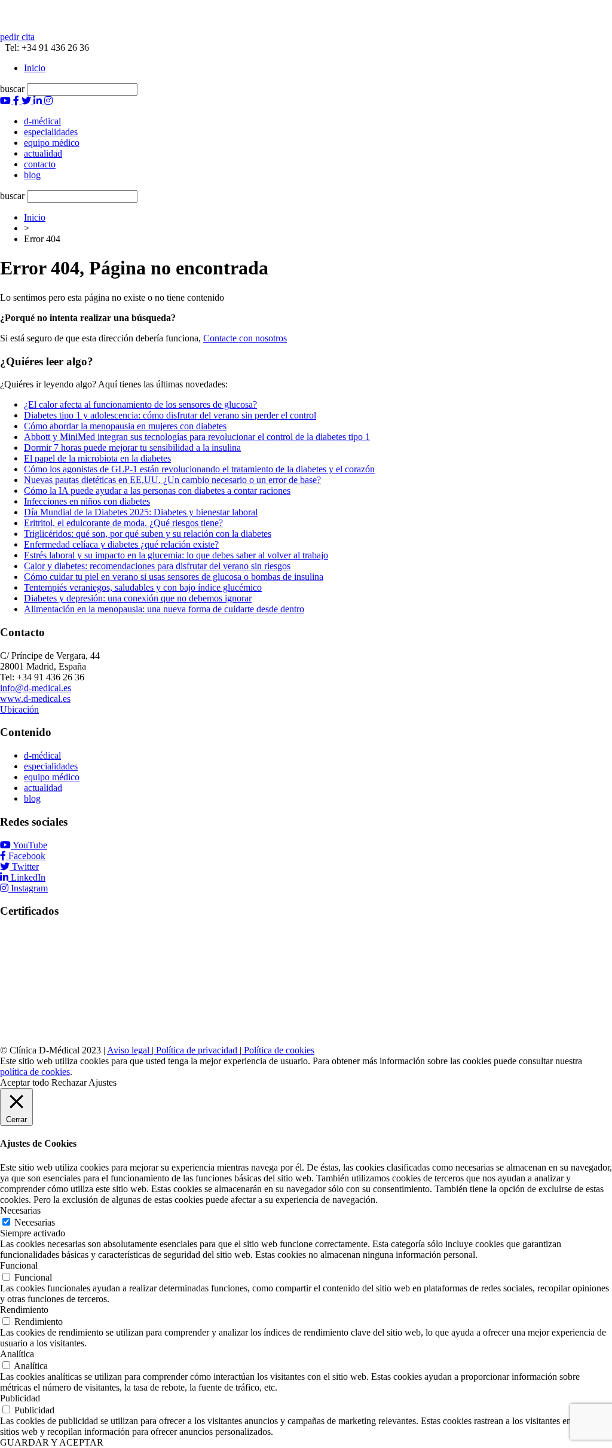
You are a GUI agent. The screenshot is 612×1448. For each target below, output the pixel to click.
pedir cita (17, 37)
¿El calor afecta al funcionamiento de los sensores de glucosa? (140, 404)
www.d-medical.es (35, 699)
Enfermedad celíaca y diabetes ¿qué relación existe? (121, 544)
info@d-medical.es (35, 688)
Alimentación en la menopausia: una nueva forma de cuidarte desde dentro (164, 609)
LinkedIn (28, 877)
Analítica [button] (17, 1354)
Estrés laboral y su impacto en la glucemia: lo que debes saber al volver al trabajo (176, 555)
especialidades (51, 766)
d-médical (42, 755)
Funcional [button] (19, 1265)
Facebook (26, 856)
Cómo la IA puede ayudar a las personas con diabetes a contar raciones (157, 490)
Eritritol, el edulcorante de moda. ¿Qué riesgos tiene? (123, 523)
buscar (12, 89)
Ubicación (19, 709)
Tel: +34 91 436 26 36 (44, 47)
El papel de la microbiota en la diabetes (97, 458)
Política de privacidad (197, 1050)
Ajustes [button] (102, 1082)
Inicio (34, 68)
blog (32, 798)
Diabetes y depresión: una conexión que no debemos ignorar (138, 598)
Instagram (29, 888)
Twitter (25, 867)
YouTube (30, 845)
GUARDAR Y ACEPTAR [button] (51, 1442)
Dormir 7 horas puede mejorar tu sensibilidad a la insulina (132, 447)
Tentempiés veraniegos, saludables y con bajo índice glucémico (143, 587)
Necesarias (34, 1222)
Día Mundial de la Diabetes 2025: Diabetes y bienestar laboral (141, 512)
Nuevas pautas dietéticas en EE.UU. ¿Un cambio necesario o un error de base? (172, 480)
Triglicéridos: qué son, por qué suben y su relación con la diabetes (147, 534)
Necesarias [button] (20, 1210)
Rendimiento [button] (24, 1310)
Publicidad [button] (20, 1398)
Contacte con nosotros (245, 338)
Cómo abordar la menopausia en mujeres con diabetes (125, 426)
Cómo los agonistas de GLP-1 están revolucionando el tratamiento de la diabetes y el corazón (199, 469)
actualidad (43, 788)
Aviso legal (129, 1050)
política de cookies (35, 1072)
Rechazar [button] (69, 1082)
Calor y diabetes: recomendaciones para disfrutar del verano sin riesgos (157, 566)
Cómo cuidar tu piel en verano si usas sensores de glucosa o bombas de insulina (173, 577)
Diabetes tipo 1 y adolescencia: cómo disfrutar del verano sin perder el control (170, 415)
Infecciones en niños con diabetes (87, 501)
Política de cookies (277, 1050)
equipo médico (51, 777)
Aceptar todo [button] (24, 1082)
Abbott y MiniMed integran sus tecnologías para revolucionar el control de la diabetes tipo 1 (197, 437)
